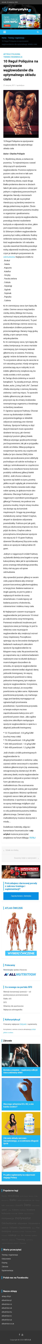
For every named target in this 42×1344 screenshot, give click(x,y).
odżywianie (22, 1223)
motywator (23, 1218)
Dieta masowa (35, 1205)
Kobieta (15, 1210)
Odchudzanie (9, 1223)
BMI (33, 1200)
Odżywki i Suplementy (20, 1227)
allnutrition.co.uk (8, 1324)
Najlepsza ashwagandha (12, 1010)
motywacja (8, 1218)
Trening (20, 1239)
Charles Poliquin (10, 1205)
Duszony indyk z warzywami (25, 858)
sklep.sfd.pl (6, 1296)
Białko (13, 1200)
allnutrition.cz (7, 1304)
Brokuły (38, 1200)
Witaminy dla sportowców (13, 1006)
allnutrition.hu (7, 1312)
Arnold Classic (24, 1196)
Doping (4, 1263)
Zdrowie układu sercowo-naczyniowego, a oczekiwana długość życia (20, 1141)
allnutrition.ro (7, 1316)
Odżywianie (6, 1259)
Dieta (27, 1205)
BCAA (35, 1196)
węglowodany (29, 1240)
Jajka (9, 1210)
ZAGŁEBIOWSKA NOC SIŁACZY (10, 1243)
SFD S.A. (27, 1340)
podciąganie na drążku (18, 1231)
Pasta (33, 1228)
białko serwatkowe (24, 1200)
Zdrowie (5, 1267)
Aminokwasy (13, 1196)
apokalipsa (20, 85)
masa (20, 1213)
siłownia (28, 1235)
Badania (31, 1196)
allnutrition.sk (7, 1308)
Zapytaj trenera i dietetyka (21, 896)
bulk (3, 1205)
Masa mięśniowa (28, 1213)
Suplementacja (7, 1270)
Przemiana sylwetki (30, 1231)
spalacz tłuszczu (20, 970)
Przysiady (4, 1235)
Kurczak (14, 1214)
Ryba (18, 1235)
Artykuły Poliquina (11, 54)
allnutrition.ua (7, 1320)
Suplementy (12, 1240)
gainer (4, 1210)
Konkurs (23, 1210)
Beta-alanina (5, 1200)
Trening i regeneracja (12, 57)
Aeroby (4, 1196)
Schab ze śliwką (12, 850)
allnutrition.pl (7, 1300)
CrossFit (19, 1205)
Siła (22, 1235)
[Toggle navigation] (5, 32)
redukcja (12, 1235)
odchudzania (9, 257)
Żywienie (23, 1243)
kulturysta (6, 1213)
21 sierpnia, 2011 (9, 85)
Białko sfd (7, 999)
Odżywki (23, 1024)
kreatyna (31, 1209)
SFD (5, 1002)
